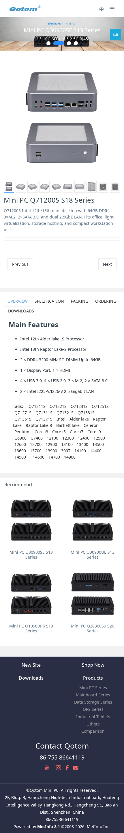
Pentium (22, 431)
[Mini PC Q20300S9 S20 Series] (93, 594)
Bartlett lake (68, 425)
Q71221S (58, 406)
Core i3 (41, 431)
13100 (67, 444)
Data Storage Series (93, 702)
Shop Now (93, 665)
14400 (96, 450)
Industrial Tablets (93, 716)
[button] (7, 34)
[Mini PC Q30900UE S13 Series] (93, 520)
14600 (38, 457)
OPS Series (93, 709)
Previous (20, 264)
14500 (20, 457)
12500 (99, 438)
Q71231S (79, 406)
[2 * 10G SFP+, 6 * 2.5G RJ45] (62, 34)
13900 (51, 450)
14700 (54, 457)
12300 (68, 438)
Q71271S (22, 412)
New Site (31, 665)
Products (93, 678)
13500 (98, 444)
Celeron (91, 425)
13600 (20, 450)
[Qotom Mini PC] (25, 8)
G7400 (37, 438)
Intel (61, 419)
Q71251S (100, 406)
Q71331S (86, 412)
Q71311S (43, 412)
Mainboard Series (93, 695)
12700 (36, 444)
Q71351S (22, 419)
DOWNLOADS (21, 311)
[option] (62, 117)
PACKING (79, 301)
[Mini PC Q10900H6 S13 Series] (31, 594)
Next (107, 264)
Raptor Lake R (39, 425)
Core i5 (59, 431)
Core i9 (94, 431)
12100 (52, 438)
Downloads (31, 678)
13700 (36, 450)
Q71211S (37, 406)
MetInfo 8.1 (48, 826)
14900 (70, 457)
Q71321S (65, 412)
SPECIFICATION (49, 301)
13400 (82, 444)
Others (93, 724)
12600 (20, 444)
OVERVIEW (17, 301)
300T (65, 450)
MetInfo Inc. (98, 826)
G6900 (20, 438)
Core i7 (76, 431)
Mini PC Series (93, 687)
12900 (51, 444)
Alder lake (79, 419)
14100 (80, 450)
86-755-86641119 (62, 757)
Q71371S (43, 419)
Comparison (93, 731)
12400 (83, 438)
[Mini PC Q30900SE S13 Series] (31, 520)
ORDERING (105, 301)
